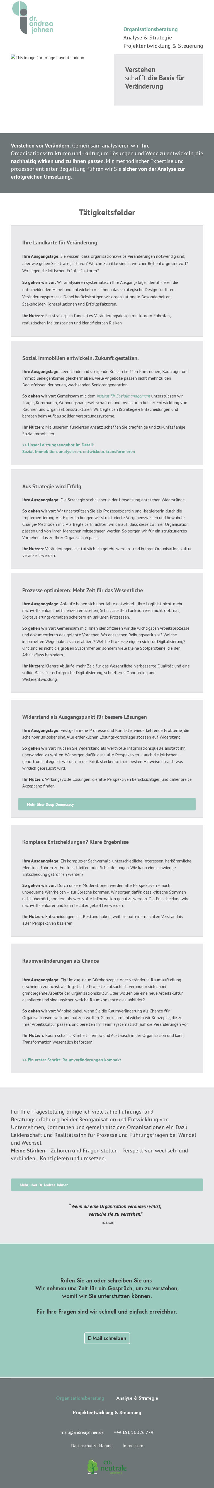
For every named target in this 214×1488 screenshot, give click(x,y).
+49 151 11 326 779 (133, 1432)
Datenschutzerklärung (92, 1445)
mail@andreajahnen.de (82, 1432)
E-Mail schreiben (107, 1338)
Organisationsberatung (150, 29)
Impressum (133, 1445)
